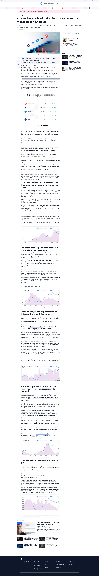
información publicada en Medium (33, 253)
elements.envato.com (57, 54)
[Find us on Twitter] (22, 561)
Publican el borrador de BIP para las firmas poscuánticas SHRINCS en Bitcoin (48, 524)
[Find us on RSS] (21, 562)
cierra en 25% (24, 282)
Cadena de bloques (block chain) (45, 515)
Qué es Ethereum (37, 567)
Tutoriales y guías (41, 5)
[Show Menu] (1, 1)
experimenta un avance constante (33, 216)
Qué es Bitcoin (36, 561)
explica (49, 139)
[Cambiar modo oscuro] (6, 1)
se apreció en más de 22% (42, 433)
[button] (18, 62)
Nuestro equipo (59, 563)
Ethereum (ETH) (30, 516)
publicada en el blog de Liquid (35, 326)
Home (18, 15)
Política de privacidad (60, 564)
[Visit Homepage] (49, 3)
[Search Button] (4, 1)
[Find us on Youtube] (26, 561)
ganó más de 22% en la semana (38, 359)
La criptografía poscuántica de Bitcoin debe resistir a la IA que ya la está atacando (52, 546)
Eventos (46, 565)
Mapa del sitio (58, 567)
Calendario (57, 5)
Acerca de (58, 561)
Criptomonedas (55, 515)
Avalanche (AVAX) (29, 515)
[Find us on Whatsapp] (24, 562)
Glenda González (25, 27)
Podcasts (28, 5)
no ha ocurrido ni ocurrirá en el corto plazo (46, 168)
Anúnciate (70, 5)
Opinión (46, 564)
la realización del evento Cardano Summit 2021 (37, 404)
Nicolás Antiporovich (41, 527)
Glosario (47, 5)
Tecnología (21, 15)
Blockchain (36, 515)
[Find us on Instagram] (24, 561)
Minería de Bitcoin (37, 565)
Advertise (70, 564)
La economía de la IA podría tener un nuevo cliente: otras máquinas (52, 539)
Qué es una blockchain (38, 568)
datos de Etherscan (43, 162)
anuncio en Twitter (33, 199)
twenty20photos (51, 54)
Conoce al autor (76, 49)
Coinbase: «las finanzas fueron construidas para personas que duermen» (30, 545)
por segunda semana (41, 422)
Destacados (24, 516)
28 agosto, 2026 (48, 527)
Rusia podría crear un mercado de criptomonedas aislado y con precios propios (75, 56)
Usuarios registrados (28, 537)
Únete (24, 11)
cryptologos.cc (35, 54)
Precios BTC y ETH (63, 5)
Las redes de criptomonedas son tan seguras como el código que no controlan (31, 539)
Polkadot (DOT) (36, 516)
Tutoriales (47, 563)
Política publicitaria (59, 565)
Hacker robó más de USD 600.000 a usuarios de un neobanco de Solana (74, 62)
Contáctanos (70, 561)
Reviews (52, 5)
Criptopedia (34, 5)
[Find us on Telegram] (28, 561)
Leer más (40, 532)
